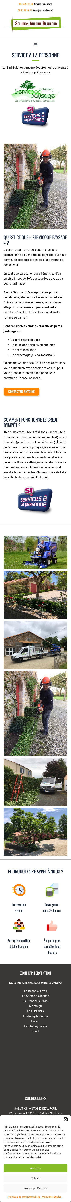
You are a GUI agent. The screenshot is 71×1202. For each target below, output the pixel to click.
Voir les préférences (35, 1188)
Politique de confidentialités (24, 1196)
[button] (65, 1119)
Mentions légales (52, 1196)
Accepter (35, 1168)
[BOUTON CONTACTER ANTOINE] (22, 389)
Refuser (35, 1178)
